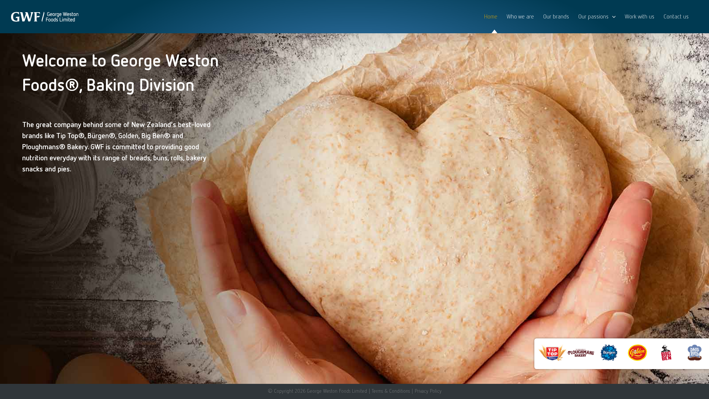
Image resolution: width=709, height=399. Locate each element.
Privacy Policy (428, 391)
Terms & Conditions (390, 391)
